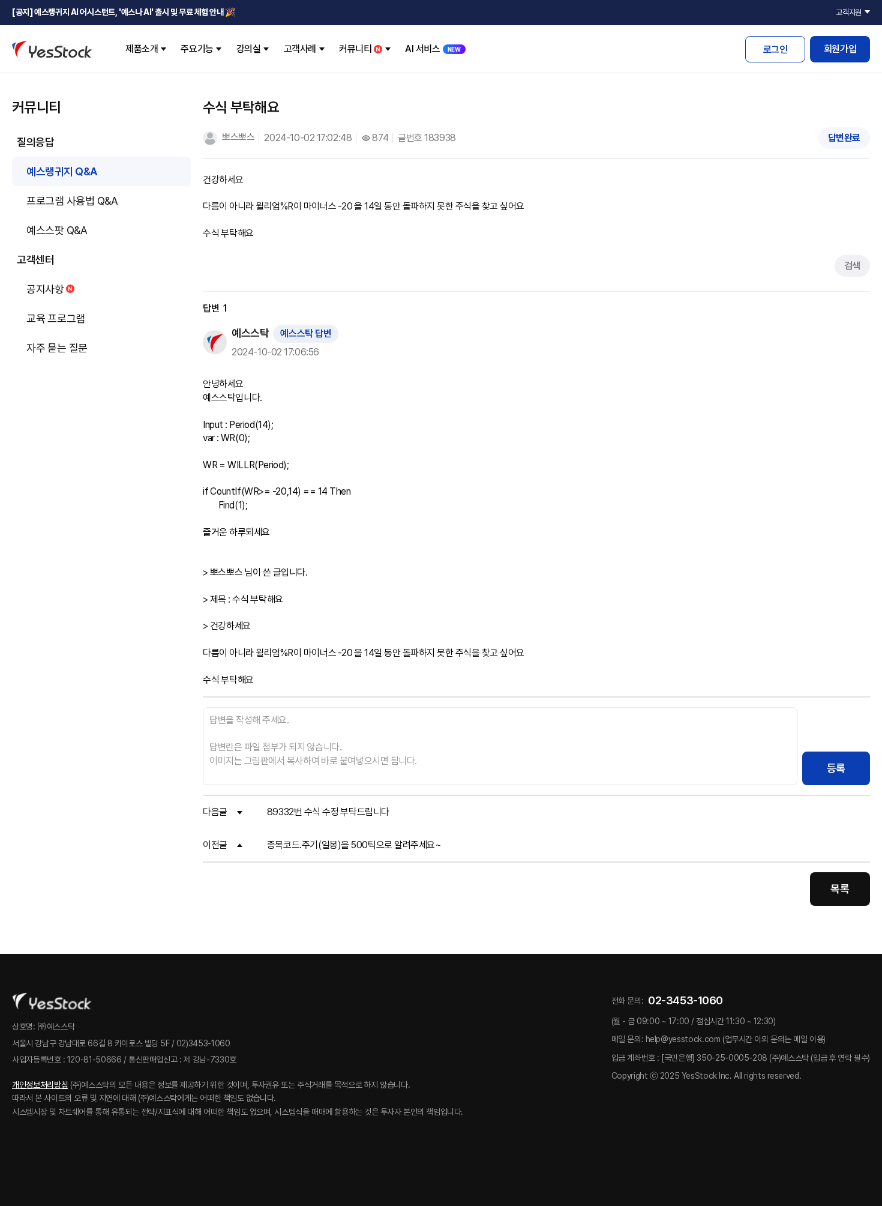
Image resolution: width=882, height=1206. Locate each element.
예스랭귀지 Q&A (61, 171)
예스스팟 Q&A (56, 230)
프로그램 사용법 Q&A (72, 200)
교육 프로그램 (55, 318)
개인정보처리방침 (40, 1085)
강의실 (248, 49)
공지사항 (45, 289)
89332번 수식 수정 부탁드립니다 (328, 812)
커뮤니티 (355, 49)
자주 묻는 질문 (57, 348)
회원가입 (840, 49)
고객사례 (300, 49)
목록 (839, 888)
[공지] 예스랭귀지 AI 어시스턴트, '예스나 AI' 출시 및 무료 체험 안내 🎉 (123, 12)
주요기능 (197, 49)
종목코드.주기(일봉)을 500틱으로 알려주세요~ (354, 845)
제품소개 (141, 49)
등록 (836, 768)
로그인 (775, 49)
